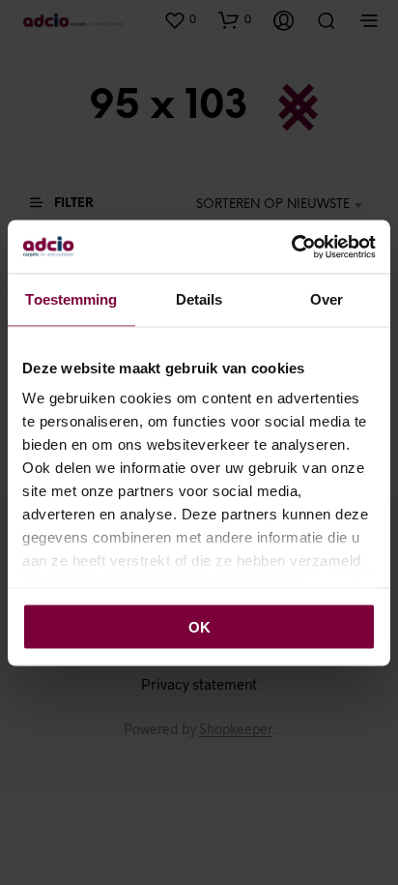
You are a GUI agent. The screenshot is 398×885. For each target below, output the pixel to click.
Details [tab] (199, 299)
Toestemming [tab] (71, 299)
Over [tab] (326, 299)
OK (199, 626)
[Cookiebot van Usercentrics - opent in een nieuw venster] (291, 246)
